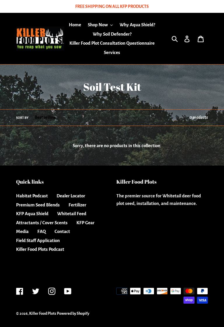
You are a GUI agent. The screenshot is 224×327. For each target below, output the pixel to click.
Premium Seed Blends (38, 204)
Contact (62, 231)
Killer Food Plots (42, 314)
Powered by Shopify (73, 314)
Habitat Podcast (32, 195)
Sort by (22, 117)
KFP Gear (85, 222)
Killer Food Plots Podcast (40, 249)
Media (22, 231)
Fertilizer (77, 204)
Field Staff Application (38, 240)
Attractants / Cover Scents (42, 222)
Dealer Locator (71, 195)
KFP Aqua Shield (32, 213)
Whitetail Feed (71, 213)
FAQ (41, 231)
